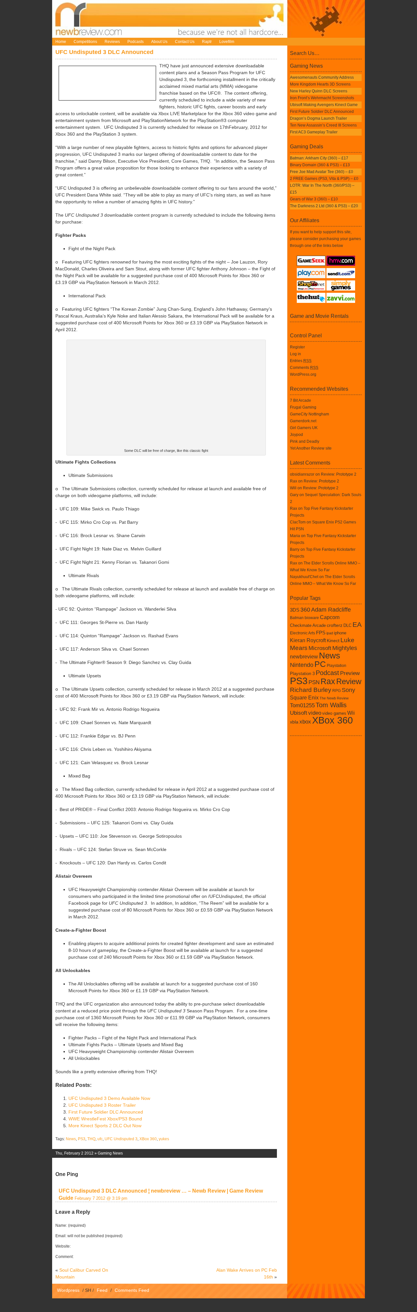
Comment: (64, 1256)
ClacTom (298, 522)
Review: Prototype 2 (338, 474)
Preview (350, 673)
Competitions (85, 41)
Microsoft (320, 648)
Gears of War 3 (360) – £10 (314, 199)
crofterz (334, 625)
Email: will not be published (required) (88, 1236)
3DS (294, 610)
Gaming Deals (306, 146)
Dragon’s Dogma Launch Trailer (318, 118)
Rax (293, 481)
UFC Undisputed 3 (121, 1139)
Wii (351, 713)
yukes (164, 1139)
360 (305, 609)
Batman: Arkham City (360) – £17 (319, 158)
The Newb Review (334, 698)
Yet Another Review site (311, 448)
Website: (63, 1246)
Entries (300, 360)
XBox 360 (148, 1139)
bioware (312, 617)
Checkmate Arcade (308, 625)
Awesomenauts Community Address (322, 77)
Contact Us (184, 41)
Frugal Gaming (303, 407)
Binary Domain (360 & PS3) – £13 (320, 165)
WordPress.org (303, 374)
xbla (294, 721)
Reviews (112, 41)
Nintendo (301, 665)
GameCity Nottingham (309, 414)
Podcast (327, 672)
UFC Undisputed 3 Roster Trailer (102, 1105)
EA (357, 625)
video (314, 713)
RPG (336, 690)
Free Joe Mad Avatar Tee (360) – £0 (321, 171)
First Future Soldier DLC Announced (105, 1112)
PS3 (81, 1139)
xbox (305, 721)
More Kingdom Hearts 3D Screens (320, 84)
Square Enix (304, 697)
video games (334, 713)
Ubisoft (298, 713)
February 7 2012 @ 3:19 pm (101, 1198)
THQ (91, 1139)
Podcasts (135, 41)
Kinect (333, 640)
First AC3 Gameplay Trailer (314, 132)
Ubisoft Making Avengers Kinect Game (324, 104)
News (71, 1139)
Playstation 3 (302, 673)
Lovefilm (226, 41)
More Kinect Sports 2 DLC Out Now (104, 1125)
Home (60, 41)
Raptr (207, 41)
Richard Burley (310, 689)
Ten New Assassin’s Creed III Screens (323, 125)
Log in (295, 354)
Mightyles (344, 648)
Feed (102, 1290)
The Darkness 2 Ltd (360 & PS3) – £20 (324, 206)
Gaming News (110, 1153)
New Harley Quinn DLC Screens (318, 91)
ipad (329, 633)
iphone (340, 632)
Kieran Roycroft (308, 640)
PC (320, 664)
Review (348, 681)
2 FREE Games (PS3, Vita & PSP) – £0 (324, 178)
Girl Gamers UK (304, 428)
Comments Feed (132, 1290)
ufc (100, 1139)
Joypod (296, 434)
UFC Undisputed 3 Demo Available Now (109, 1098)
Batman (297, 617)
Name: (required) (70, 1225)
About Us (159, 41)
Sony (348, 690)
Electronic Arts (302, 633)
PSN (314, 682)
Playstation (336, 665)
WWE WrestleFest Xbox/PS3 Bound (105, 1118)
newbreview (304, 656)
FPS (320, 632)
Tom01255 (302, 705)
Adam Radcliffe (331, 609)
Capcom (329, 617)
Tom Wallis (331, 705)
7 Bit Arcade (300, 400)
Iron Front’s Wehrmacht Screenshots (322, 98)
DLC (347, 625)
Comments (304, 367)
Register (297, 347)
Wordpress (68, 1290)
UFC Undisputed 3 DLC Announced (104, 52)
